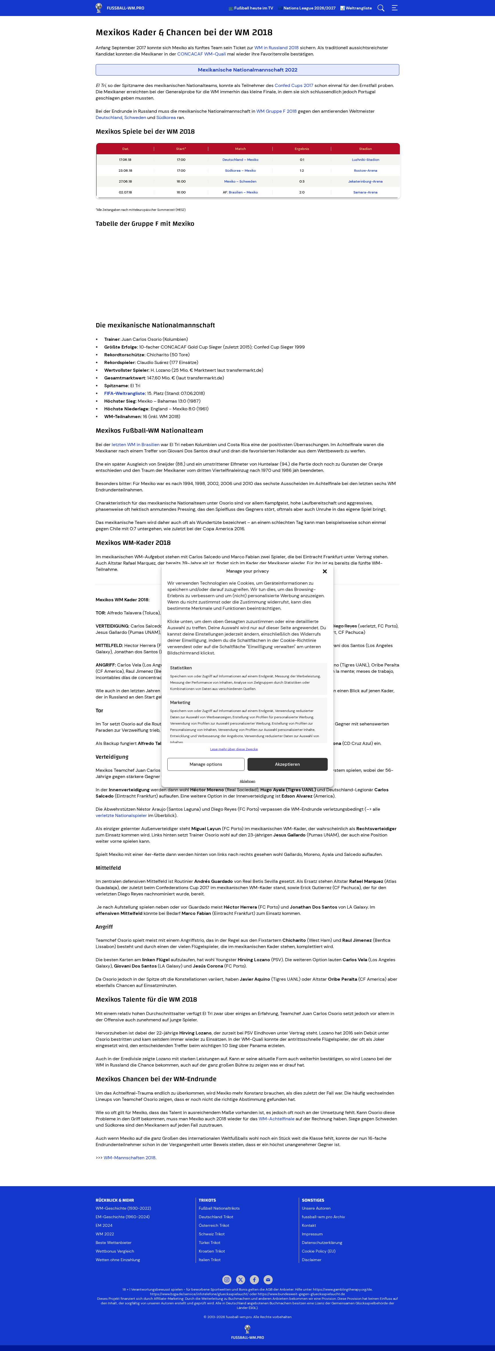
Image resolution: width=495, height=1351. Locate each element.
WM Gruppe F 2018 (276, 111)
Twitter (240, 1280)
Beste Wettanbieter (113, 1242)
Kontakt (309, 1225)
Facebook (254, 1280)
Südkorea (166, 117)
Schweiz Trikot (212, 1234)
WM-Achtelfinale (276, 1119)
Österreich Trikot (214, 1225)
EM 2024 (104, 1225)
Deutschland (109, 117)
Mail (268, 1280)
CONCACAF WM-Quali (201, 54)
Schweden (135, 117)
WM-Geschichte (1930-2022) (123, 1208)
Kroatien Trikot (212, 1251)
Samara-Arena (365, 192)
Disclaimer (311, 1259)
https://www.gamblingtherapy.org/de (342, 1289)
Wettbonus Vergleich (115, 1251)
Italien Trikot (210, 1259)
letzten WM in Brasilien (136, 445)
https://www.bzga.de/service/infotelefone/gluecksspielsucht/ (199, 1294)
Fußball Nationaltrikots (219, 1208)
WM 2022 (105, 1234)
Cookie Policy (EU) (318, 1251)
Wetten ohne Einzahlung (118, 1259)
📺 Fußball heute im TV (251, 8)
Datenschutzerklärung (322, 1242)
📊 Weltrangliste (356, 8)
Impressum (312, 1234)
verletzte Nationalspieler (121, 815)
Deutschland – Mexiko (240, 159)
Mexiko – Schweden (240, 181)
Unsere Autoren (316, 1208)
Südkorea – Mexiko (240, 170)
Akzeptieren (287, 764)
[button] (325, 571)
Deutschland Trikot (216, 1216)
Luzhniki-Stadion (365, 159)
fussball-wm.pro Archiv (323, 1216)
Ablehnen (247, 781)
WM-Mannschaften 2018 (130, 1158)
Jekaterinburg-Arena (365, 181)
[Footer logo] (247, 1332)
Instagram (226, 1280)
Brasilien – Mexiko (243, 192)
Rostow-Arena (365, 170)
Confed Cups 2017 (294, 85)
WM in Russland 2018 (276, 48)
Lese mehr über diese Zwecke (234, 749)
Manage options (206, 764)
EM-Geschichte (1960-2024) (123, 1216)
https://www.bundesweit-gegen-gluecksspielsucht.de (301, 1294)
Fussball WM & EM (124, 8)
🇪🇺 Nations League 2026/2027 (306, 8)
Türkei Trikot (209, 1242)
